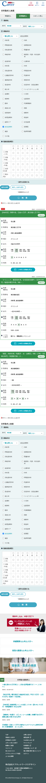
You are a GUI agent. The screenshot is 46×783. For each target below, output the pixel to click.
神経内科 (8, 54)
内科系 (7, 40)
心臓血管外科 (9, 75)
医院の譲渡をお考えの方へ (23, 650)
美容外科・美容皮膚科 (31, 85)
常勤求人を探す (10, 737)
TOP (6, 735)
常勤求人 (8, 16)
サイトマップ (28, 743)
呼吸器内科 (8, 45)
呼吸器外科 (27, 70)
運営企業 (26, 737)
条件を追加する (23, 182)
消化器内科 (8, 50)
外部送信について (29, 748)
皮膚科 (7, 94)
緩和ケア (8, 122)
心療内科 (27, 61)
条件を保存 (4, 187)
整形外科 (27, 80)
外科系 (7, 66)
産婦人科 (8, 108)
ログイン (26, 753)
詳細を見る (41, 215)
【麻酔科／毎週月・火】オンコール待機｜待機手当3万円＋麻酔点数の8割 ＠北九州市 (23, 716)
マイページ (8, 748)
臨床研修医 (27, 131)
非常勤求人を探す (10, 740)
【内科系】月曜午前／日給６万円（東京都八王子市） (21, 212)
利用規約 (26, 745)
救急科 (26, 117)
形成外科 (8, 85)
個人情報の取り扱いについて (32, 751)
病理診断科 (8, 117)
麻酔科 (26, 113)
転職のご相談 (9, 745)
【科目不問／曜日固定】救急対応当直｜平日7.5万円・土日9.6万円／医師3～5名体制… (23, 696)
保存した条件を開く (18, 187)
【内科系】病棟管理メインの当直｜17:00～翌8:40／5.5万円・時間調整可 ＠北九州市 (22, 706)
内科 (25, 40)
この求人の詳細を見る (24, 269)
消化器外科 (8, 70)
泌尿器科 (27, 99)
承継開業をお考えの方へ (23, 641)
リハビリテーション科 (31, 89)
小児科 (26, 94)
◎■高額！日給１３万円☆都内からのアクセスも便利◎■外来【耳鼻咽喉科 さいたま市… (22, 726)
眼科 (6, 103)
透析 (25, 108)
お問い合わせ (28, 735)
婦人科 (7, 89)
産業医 (26, 127)
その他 (7, 136)
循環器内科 (27, 45)
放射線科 (8, 113)
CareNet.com (28, 740)
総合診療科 (8, 127)
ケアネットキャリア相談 (12, 753)
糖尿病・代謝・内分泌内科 (32, 56)
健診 (6, 131)
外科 (25, 66)
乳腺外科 (27, 75)
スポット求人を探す (11, 743)
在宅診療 (27, 122)
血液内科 (8, 61)
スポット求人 (38, 16)
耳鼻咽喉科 (27, 103)
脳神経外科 (8, 80)
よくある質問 (9, 756)
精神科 (7, 99)
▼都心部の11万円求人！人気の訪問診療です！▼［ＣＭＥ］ (22, 686)
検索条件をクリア (23, 192)
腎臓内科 (27, 50)
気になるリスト (10, 751)
